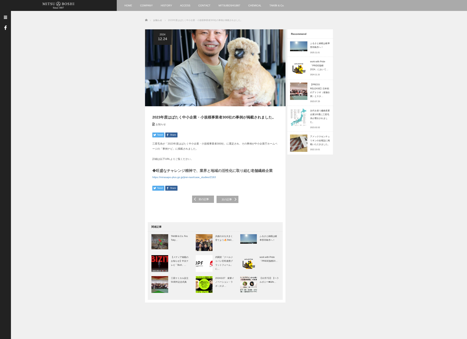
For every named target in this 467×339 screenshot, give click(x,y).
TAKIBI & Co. (276, 5)
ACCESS (185, 5)
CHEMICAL (254, 5)
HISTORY (166, 5)
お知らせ (161, 124)
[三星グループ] (58, 5)
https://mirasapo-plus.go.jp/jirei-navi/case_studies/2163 (184, 177)
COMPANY (146, 5)
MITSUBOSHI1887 (229, 5)
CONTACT (204, 5)
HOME (128, 5)
